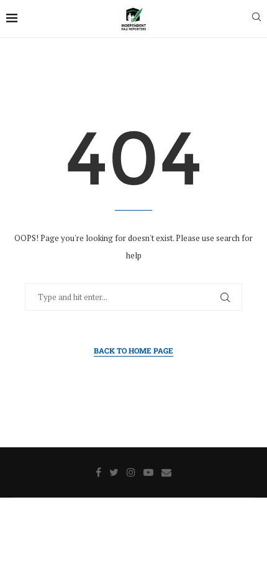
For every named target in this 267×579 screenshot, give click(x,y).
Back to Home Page (133, 350)
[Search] (256, 18)
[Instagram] (131, 472)
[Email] (166, 472)
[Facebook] (98, 472)
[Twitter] (114, 472)
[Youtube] (148, 472)
